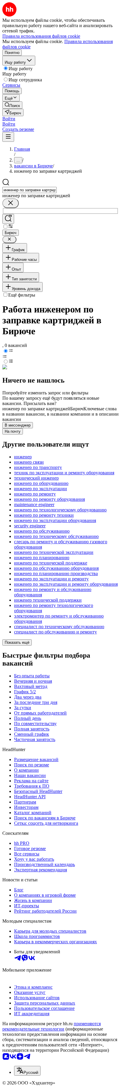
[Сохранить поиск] (8, 219)
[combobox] (29, 190)
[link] (12, 105)
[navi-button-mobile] (8, 137)
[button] (8, 118)
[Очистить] (10, 203)
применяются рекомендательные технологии (51, 1026)
